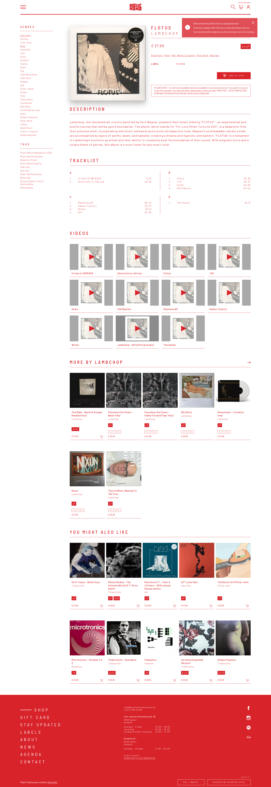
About (29, 739)
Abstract (214, 55)
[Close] (253, 22)
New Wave (25, 106)
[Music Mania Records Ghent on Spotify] (249, 728)
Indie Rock (25, 78)
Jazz (22, 53)
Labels (31, 732)
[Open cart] (240, 7)
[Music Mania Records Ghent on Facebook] (249, 708)
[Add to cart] (101, 436)
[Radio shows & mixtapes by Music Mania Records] (249, 737)
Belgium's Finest (28, 160)
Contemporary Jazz (30, 110)
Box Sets (24, 170)
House (23, 92)
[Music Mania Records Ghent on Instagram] (249, 718)
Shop (41, 709)
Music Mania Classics (31, 163)
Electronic (25, 35)
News (28, 746)
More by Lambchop (96, 362)
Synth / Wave (27, 89)
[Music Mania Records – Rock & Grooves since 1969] (135, 7)
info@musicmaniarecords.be (140, 707)
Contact (33, 761)
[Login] (248, 7)
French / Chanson (29, 131)
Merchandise (26, 187)
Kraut (23, 113)
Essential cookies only (229, 782)
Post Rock (202, 55)
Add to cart (237, 75)
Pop (22, 71)
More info (52, 782)
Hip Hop (24, 39)
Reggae (24, 81)
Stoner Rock (26, 99)
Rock (22, 46)
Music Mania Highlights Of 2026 (36, 152)
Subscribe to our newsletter (140, 758)
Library (23, 124)
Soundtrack (26, 103)
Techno (24, 64)
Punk (22, 96)
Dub (22, 85)
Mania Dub (25, 177)
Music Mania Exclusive (31, 156)
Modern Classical (28, 117)
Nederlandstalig (28, 135)
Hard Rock (25, 49)
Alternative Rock (28, 74)
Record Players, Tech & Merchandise (32, 182)
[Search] (233, 7)
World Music (26, 128)
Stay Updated (41, 724)
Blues (23, 67)
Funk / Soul (25, 42)
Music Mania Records (30, 174)
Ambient (24, 60)
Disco (23, 57)
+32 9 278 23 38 (133, 710)
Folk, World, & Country (183, 55)
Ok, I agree (190, 782)
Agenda (31, 754)
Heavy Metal (26, 120)
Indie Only (25, 167)
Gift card (35, 717)
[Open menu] (23, 7)
